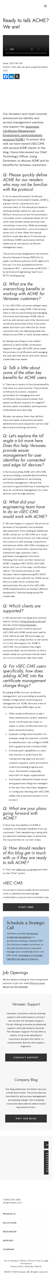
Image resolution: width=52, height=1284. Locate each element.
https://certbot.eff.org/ (33, 621)
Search (38, 1266)
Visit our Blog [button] (26, 1118)
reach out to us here (27, 869)
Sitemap (29, 1266)
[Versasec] (17, 6)
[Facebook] (5, 76)
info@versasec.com (12, 1202)
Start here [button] (26, 907)
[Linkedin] (11, 76)
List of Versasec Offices (15, 1260)
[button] (45, 6)
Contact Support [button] (26, 1057)
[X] (16, 76)
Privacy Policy (17, 1266)
